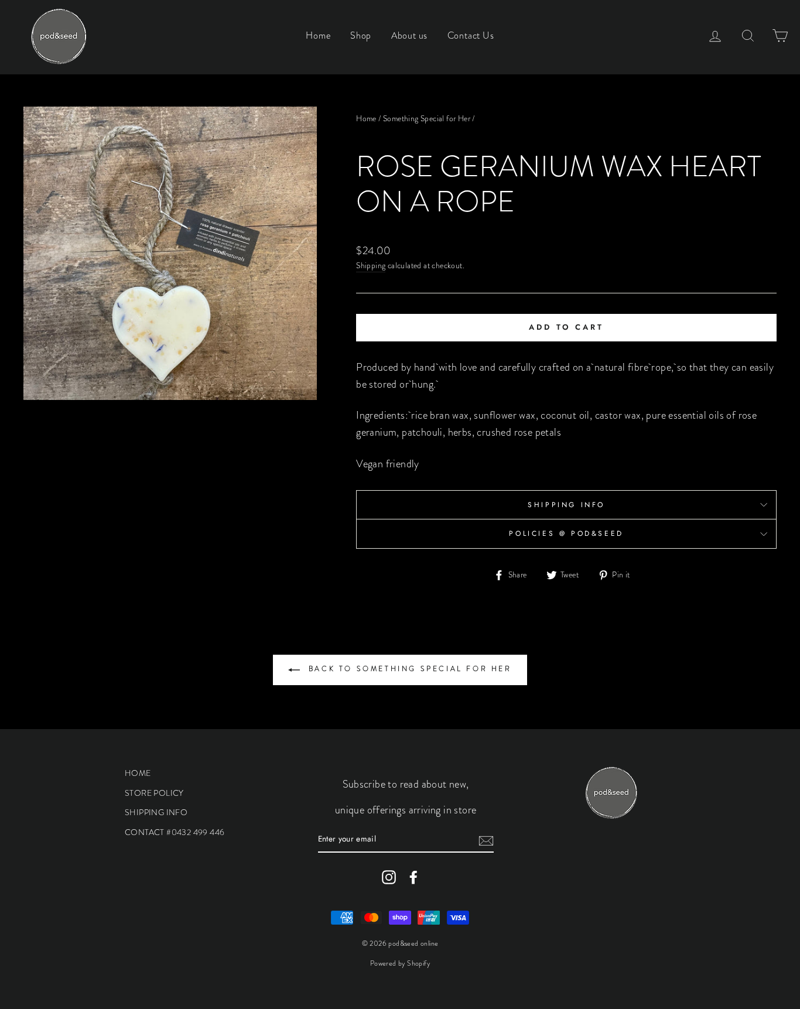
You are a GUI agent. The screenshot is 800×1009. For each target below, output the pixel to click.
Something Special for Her (426, 118)
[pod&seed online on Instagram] (389, 877)
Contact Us (470, 35)
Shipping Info (566, 505)
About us (409, 35)
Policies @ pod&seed (566, 533)
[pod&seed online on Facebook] (413, 877)
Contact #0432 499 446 (174, 832)
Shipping (370, 265)
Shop (360, 35)
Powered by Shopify (400, 963)
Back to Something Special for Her (408, 668)
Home (318, 35)
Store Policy (154, 793)
